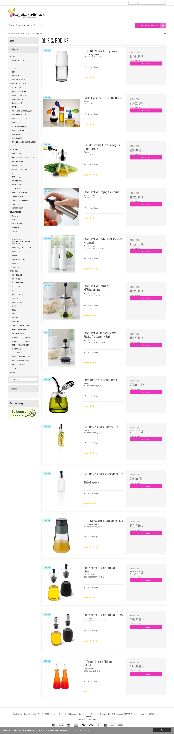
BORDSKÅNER (17, 161)
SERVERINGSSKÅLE (19, 193)
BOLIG (12, 56)
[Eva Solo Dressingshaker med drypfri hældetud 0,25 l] (61, 161)
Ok (162, 730)
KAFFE (14, 220)
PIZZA (14, 310)
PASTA (14, 306)
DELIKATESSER (15, 212)
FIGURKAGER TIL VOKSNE (22, 341)
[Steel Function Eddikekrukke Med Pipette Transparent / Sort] (61, 349)
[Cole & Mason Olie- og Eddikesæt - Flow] (61, 631)
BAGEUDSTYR (17, 99)
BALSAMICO (16, 256)
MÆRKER (13, 372)
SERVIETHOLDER (18, 204)
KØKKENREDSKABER (18, 84)
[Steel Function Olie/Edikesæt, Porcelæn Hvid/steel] (61, 255)
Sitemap (88, 716)
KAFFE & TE (16, 123)
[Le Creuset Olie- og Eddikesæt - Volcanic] (61, 678)
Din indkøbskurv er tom (147, 25)
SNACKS (15, 267)
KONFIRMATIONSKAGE (20, 361)
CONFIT (15, 263)
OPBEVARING (17, 76)
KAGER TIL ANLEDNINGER (19, 325)
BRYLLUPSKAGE (18, 333)
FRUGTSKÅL (16, 177)
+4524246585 (83, 714)
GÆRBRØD (16, 287)
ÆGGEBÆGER (17, 208)
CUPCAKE (16, 279)
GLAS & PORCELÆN (19, 185)
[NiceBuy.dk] (87, 13)
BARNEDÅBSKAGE (19, 329)
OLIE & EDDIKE (17, 154)
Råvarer (15, 216)
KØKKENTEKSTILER (19, 119)
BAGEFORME (17, 103)
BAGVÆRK (14, 271)
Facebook (82, 719)
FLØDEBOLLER (17, 283)
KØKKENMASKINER (19, 130)
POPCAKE (16, 314)
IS (13, 291)
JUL (13, 64)
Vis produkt (146, 63)
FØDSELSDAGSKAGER (20, 345)
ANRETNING (14, 150)
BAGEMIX (15, 322)
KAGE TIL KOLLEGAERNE (21, 357)
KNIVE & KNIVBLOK (19, 95)
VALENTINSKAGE (18, 364)
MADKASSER (17, 138)
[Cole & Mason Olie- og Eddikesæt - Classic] (61, 584)
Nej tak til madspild (18, 259)
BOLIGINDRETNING (19, 60)
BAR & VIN (16, 134)
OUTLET (13, 368)
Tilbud (14, 146)
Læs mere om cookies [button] (80, 730)
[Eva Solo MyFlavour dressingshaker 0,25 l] (61, 490)
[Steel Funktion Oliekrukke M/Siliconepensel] (61, 302)
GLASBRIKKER (17, 181)
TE (13, 235)
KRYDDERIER (17, 224)
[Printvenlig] (165, 33)
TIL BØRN (15, 68)
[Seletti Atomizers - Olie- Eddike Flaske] (61, 114)
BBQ (13, 72)
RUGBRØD (16, 318)
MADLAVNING (17, 88)
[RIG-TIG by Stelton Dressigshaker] (61, 67)
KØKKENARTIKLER (19, 91)
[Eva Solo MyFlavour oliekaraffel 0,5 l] (61, 443)
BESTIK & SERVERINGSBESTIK (23, 157)
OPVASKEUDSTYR (19, 115)
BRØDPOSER (17, 165)
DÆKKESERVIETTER (20, 169)
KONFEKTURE (17, 294)
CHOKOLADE (17, 275)
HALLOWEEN (17, 349)
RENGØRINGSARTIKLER (21, 80)
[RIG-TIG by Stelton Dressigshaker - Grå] (61, 537)
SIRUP (14, 231)
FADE (14, 173)
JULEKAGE (16, 353)
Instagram (93, 719)
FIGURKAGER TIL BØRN (21, 337)
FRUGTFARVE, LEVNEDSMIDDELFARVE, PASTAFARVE (21, 241)
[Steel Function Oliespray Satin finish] (61, 208)
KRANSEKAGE (17, 302)
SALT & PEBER (17, 196)
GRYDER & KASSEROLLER (22, 111)
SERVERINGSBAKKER (20, 200)
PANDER (15, 107)
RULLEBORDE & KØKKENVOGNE (24, 142)
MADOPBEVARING (19, 126)
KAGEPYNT (16, 252)
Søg (164, 2)
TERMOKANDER (18, 189)
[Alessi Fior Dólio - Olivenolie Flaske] (61, 396)
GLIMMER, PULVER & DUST (22, 248)
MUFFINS (15, 298)
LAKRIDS (15, 227)
